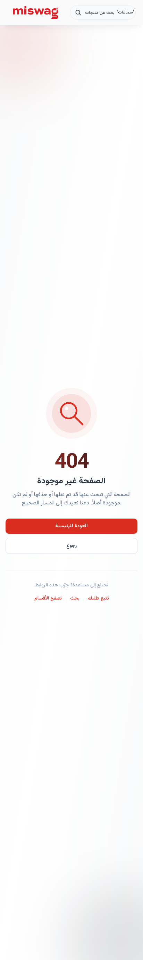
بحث (74, 598)
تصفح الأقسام (48, 598)
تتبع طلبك (98, 598)
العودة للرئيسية (71, 526)
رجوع (71, 546)
